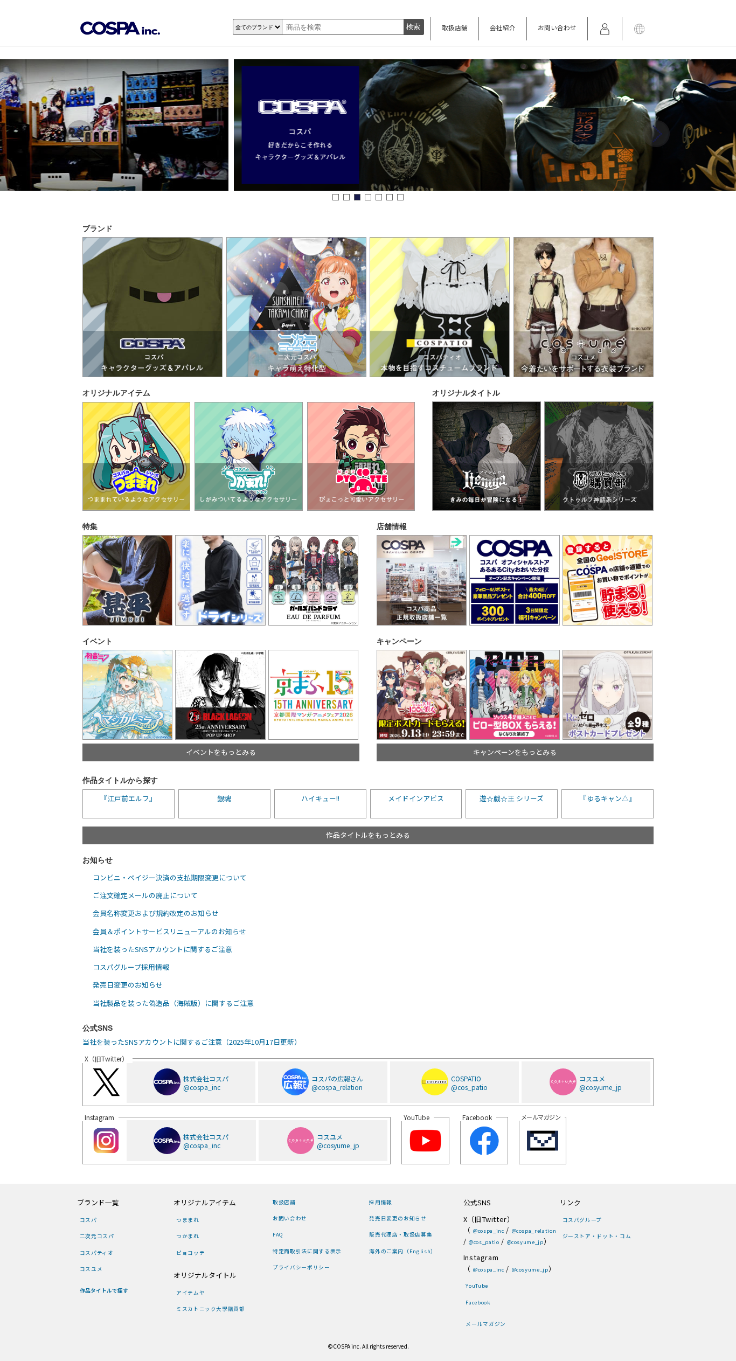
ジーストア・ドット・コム (597, 1236)
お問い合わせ (557, 27)
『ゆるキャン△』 (608, 798)
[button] (335, 197)
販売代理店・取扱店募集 (400, 1234)
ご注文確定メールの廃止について (145, 895)
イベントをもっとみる (221, 752)
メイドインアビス (416, 798)
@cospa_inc (488, 1230)
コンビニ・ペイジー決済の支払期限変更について (170, 877)
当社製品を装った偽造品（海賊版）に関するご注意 (173, 1003)
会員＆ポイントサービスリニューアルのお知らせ (169, 931)
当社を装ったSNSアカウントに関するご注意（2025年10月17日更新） (191, 1042)
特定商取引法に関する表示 (307, 1251)
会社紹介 (503, 27)
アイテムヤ (190, 1292)
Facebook (478, 1302)
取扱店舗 (455, 27)
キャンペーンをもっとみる (515, 752)
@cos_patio (484, 1242)
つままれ (187, 1220)
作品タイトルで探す (104, 1290)
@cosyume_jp (525, 1242)
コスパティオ (97, 1252)
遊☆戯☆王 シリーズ (512, 798)
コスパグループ (582, 1220)
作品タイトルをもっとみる (368, 835)
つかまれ (187, 1236)
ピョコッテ (190, 1252)
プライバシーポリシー (301, 1267)
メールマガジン (485, 1324)
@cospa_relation (534, 1230)
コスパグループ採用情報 (131, 967)
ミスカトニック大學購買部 (210, 1309)
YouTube (477, 1285)
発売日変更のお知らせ (128, 985)
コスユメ (91, 1269)
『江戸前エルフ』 (128, 798)
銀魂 (224, 798)
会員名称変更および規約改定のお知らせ (156, 913)
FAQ (278, 1234)
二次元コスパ (97, 1236)
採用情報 (380, 1202)
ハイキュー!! (320, 798)
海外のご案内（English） (402, 1251)
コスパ (88, 1220)
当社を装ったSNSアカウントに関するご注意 (162, 949)
